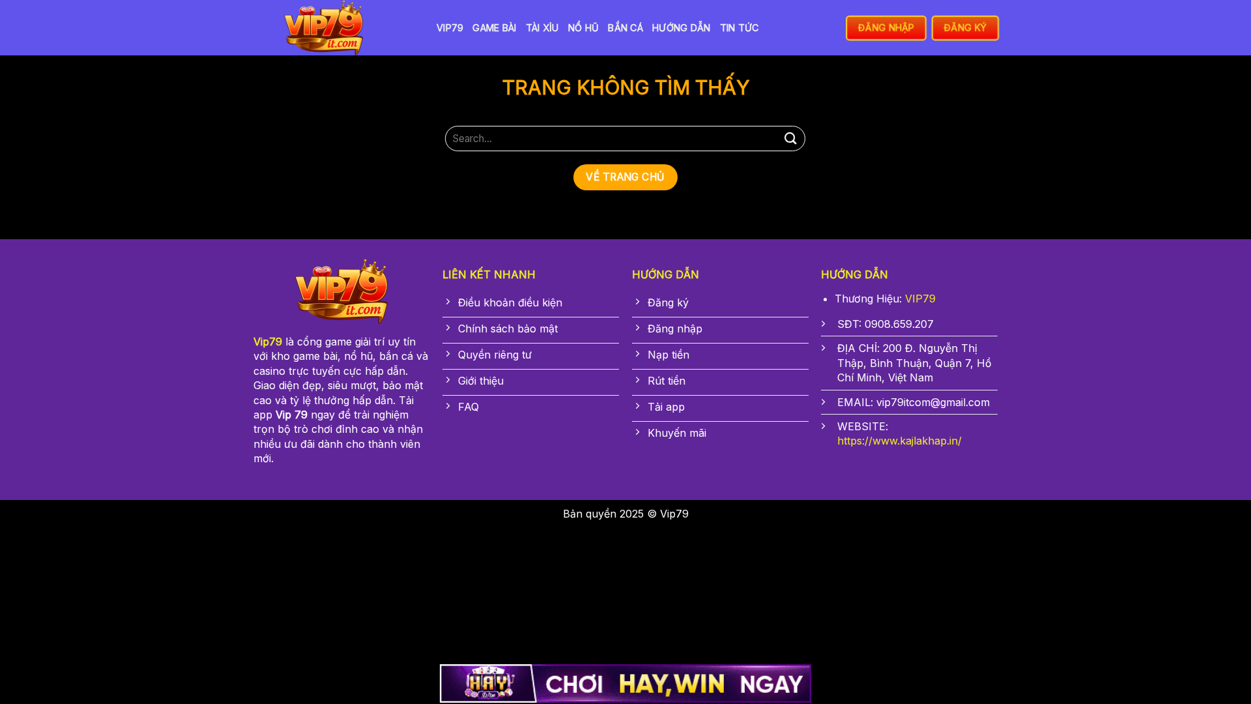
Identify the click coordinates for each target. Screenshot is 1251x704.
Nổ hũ (583, 27)
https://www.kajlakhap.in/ (899, 440)
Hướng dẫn (681, 27)
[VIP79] (335, 27)
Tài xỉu (542, 27)
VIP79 (450, 27)
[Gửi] (790, 138)
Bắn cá (625, 27)
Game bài (494, 27)
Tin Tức (739, 27)
